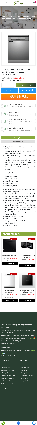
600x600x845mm (9, 297)
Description (18, 138)
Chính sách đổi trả (7, 381)
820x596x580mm (9, 260)
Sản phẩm (13, 16)
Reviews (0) (18, 141)
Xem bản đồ (30, 338)
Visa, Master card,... (27, 91)
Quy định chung (6, 367)
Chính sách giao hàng (8, 375)
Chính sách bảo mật (7, 384)
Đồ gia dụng (24, 378)
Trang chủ (4, 16)
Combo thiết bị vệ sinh (27, 375)
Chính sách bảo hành (8, 378)
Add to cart (27, 85)
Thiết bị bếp (24, 370)
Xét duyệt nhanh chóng (10, 91)
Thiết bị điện (24, 373)
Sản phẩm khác (25, 381)
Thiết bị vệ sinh (25, 367)
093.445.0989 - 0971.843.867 (19, 97)
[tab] (18, 137)
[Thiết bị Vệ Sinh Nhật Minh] (18, 2)
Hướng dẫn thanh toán (8, 373)
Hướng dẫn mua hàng (8, 370)
